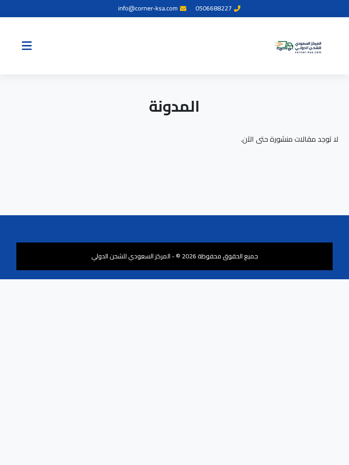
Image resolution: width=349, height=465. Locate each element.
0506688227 (213, 8)
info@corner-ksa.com (148, 8)
